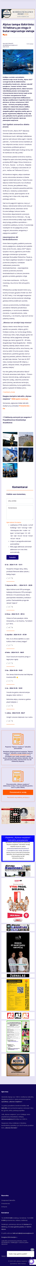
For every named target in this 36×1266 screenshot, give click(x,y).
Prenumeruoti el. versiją (18, 792)
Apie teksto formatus (13, 522)
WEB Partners (22, 1263)
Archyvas (4, 1207)
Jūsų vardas (12, 501)
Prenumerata (5, 1203)
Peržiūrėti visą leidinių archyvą (17, 797)
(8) (6, 35)
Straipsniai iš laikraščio (8, 1200)
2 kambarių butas (9, 392)
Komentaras (12, 508)
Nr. (30, 44)
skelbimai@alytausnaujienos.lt (19, 754)
